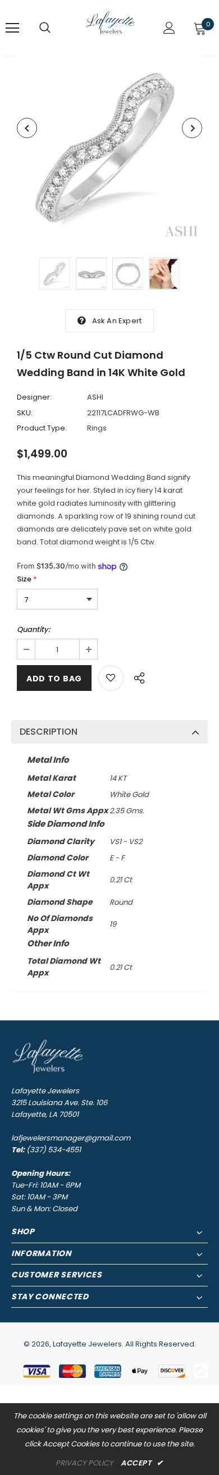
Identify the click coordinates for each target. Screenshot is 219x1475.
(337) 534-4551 (53, 1149)
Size (27, 579)
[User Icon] (169, 28)
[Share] (136, 676)
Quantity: (33, 629)
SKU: (25, 412)
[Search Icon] (45, 28)
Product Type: (42, 428)
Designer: (34, 397)
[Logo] (111, 27)
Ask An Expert (117, 320)
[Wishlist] (111, 678)
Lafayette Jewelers (87, 1344)
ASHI (95, 397)
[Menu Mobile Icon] (12, 28)
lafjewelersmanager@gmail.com (70, 1138)
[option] (109, 148)
